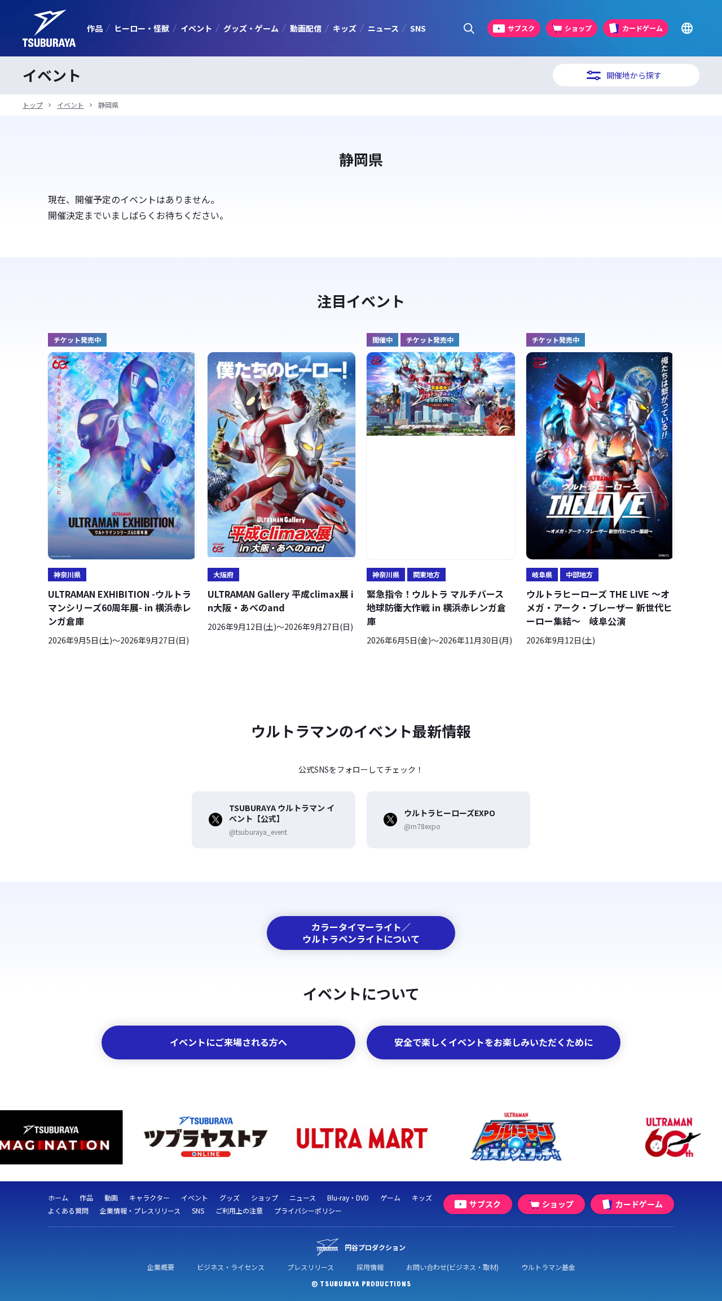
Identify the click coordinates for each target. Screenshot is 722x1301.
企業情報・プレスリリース (140, 1210)
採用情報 (370, 1267)
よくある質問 (68, 1210)
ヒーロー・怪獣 (141, 28)
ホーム (58, 1197)
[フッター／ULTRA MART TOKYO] (361, 1137)
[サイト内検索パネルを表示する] (469, 28)
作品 (95, 28)
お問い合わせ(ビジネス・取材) (452, 1267)
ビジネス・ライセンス (231, 1267)
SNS (418, 28)
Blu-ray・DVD (348, 1197)
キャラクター (149, 1197)
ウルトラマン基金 (548, 1267)
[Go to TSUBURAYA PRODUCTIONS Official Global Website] (686, 28)
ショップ (264, 1197)
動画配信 (306, 28)
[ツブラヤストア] (206, 1137)
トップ (33, 104)
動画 (111, 1197)
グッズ (229, 1197)
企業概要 (160, 1267)
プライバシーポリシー (308, 1210)
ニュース (383, 28)
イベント (196, 28)
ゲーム (390, 1197)
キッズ (344, 28)
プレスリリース (310, 1267)
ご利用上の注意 (239, 1210)
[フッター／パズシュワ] (516, 1137)
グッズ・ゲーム (251, 28)
